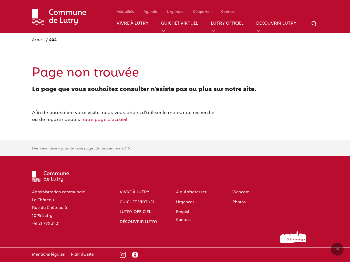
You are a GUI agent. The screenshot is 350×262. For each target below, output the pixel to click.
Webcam (241, 192)
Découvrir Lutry (276, 24)
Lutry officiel (227, 24)
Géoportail (202, 12)
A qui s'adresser (191, 192)
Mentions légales (48, 254)
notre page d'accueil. (105, 120)
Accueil (38, 40)
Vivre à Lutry (133, 24)
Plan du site (82, 254)
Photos (239, 202)
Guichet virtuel (179, 24)
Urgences (175, 12)
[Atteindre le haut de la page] (337, 249)
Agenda (150, 12)
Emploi (182, 212)
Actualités (125, 12)
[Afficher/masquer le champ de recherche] (314, 26)
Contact (228, 12)
